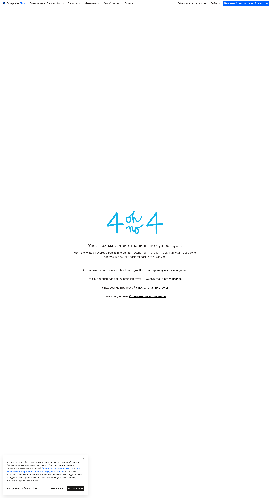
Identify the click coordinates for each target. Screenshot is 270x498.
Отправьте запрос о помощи (147, 296)
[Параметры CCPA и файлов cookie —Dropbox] (45, 475)
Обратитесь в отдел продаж (164, 279)
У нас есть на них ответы (152, 287)
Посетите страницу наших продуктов (162, 270)
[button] (46, 3)
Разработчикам (111, 3)
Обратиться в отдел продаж (192, 3)
